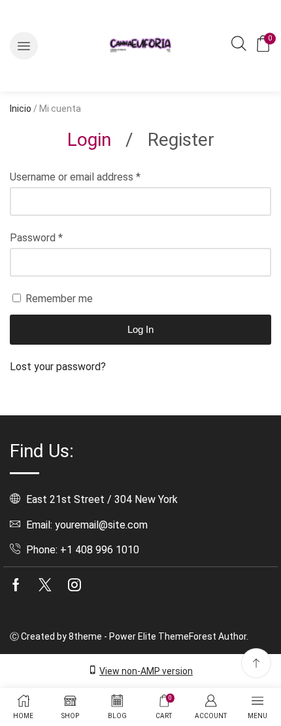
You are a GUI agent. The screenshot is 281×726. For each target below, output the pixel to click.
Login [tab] (89, 139)
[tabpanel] (140, 272)
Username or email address (75, 177)
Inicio (20, 108)
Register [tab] (181, 139)
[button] (24, 46)
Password (36, 238)
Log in (140, 329)
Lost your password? (58, 366)
